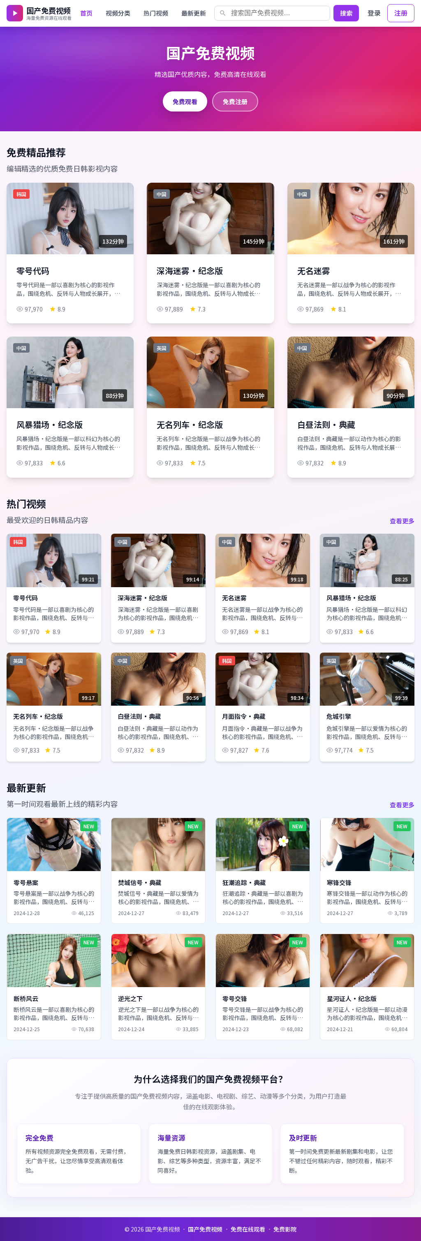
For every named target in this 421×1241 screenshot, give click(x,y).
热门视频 (155, 13)
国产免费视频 (205, 1229)
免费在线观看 (248, 1229)
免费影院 (284, 1229)
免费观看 (185, 101)
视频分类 (118, 13)
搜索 (346, 13)
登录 (374, 13)
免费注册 (235, 101)
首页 (86, 13)
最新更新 (193, 13)
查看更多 (402, 520)
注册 (400, 13)
